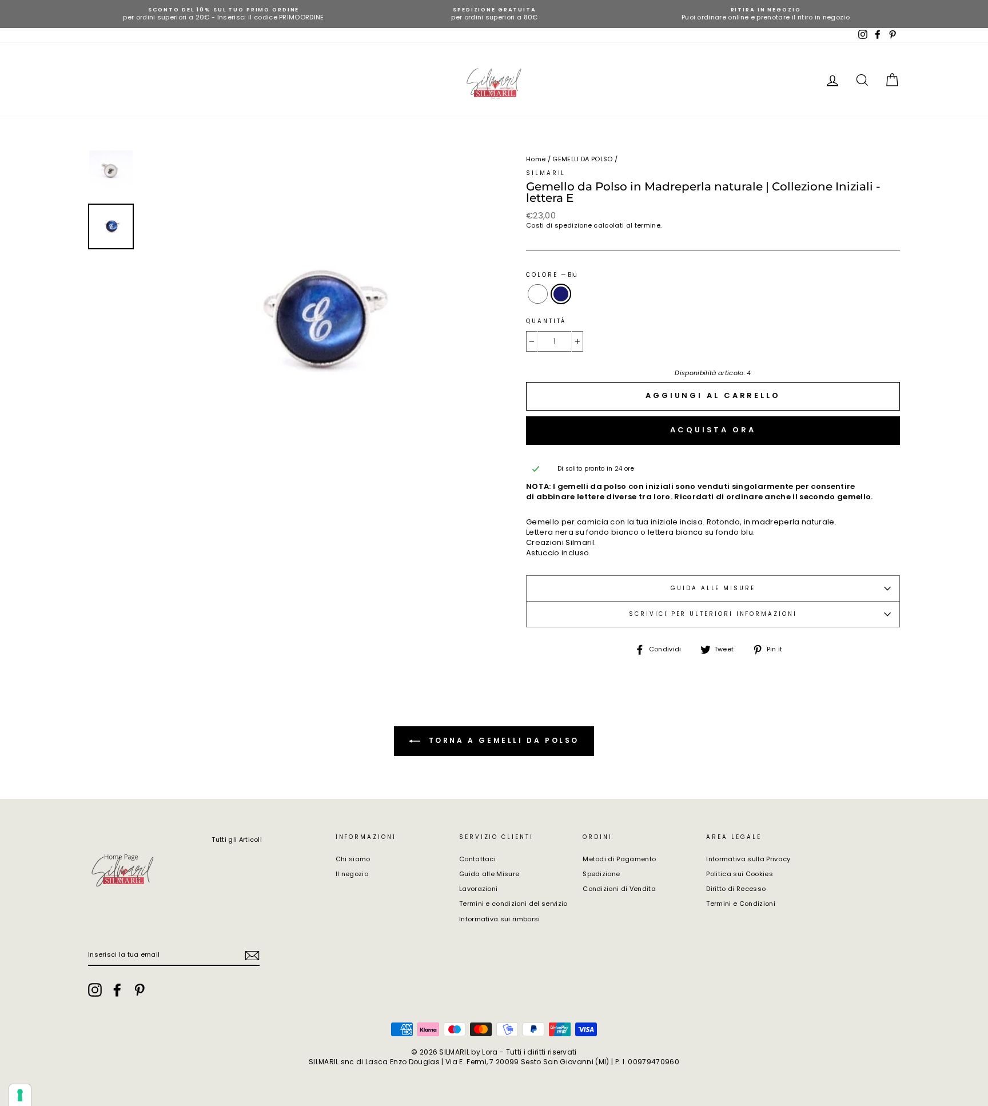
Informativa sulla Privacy (748, 859)
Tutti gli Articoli (237, 839)
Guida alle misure (713, 588)
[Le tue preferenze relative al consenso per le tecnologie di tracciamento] (20, 1095)
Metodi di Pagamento (619, 859)
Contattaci (477, 859)
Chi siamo (353, 859)
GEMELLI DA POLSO (582, 159)
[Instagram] (95, 990)
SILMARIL (545, 173)
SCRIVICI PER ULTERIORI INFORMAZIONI (712, 614)
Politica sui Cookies (739, 873)
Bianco (537, 294)
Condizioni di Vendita (619, 888)
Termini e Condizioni (740, 903)
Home (535, 159)
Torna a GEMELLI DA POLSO (502, 740)
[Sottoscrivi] (252, 955)
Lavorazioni (478, 888)
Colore (551, 275)
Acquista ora (713, 429)
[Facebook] (117, 990)
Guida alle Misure (489, 873)
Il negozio (352, 873)
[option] (223, 14)
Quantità (546, 321)
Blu (561, 294)
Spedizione (601, 873)
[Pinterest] (139, 990)
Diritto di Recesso (736, 888)
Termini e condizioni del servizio (513, 903)
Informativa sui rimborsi (499, 919)
